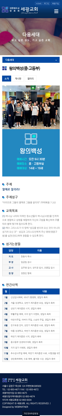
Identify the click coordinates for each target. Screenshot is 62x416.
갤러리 (30, 78)
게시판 (18, 78)
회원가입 (55, 3)
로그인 (46, 3)
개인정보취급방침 (31, 413)
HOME (39, 3)
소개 (7, 78)
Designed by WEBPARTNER (15, 407)
